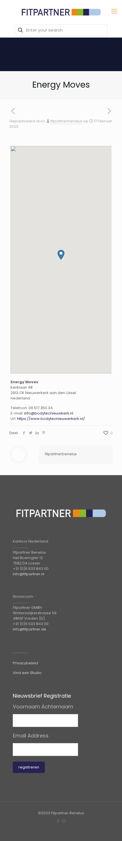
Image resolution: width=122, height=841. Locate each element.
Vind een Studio (27, 672)
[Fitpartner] (61, 11)
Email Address (31, 736)
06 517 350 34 (41, 408)
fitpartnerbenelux (66, 121)
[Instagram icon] (64, 821)
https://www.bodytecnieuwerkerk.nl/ (51, 418)
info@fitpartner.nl (28, 574)
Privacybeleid (25, 663)
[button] (61, 255)
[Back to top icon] (110, 829)
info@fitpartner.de (29, 629)
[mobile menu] (114, 11)
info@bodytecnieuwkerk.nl (48, 413)
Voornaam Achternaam (43, 707)
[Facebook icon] (58, 821)
